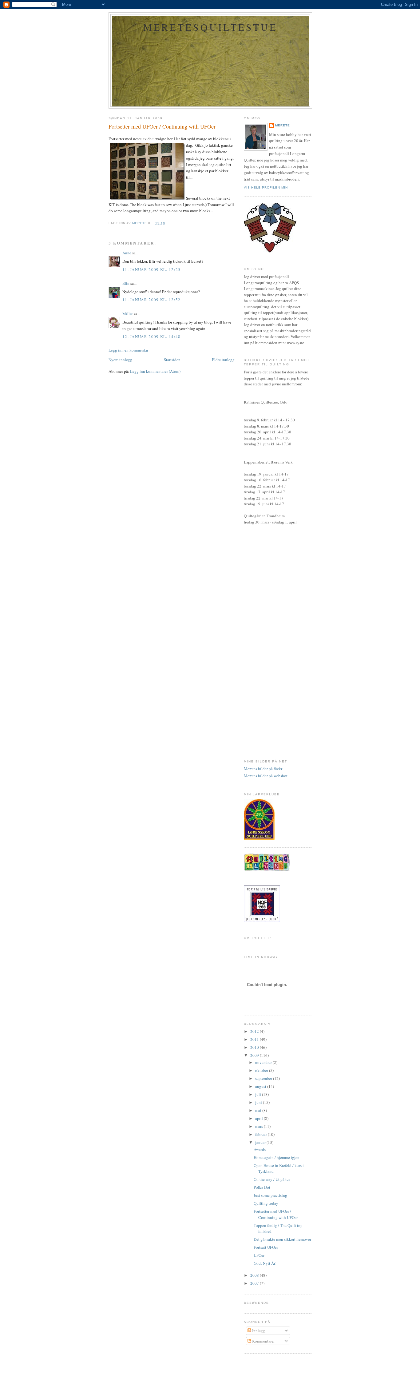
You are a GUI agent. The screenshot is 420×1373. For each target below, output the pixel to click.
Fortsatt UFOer (266, 1247)
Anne (126, 253)
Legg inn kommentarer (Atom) (155, 371)
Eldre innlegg (223, 359)
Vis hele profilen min (266, 187)
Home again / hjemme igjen (276, 1157)
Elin (125, 283)
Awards (260, 1149)
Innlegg (258, 1330)
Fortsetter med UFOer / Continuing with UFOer (276, 1214)
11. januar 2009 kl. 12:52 (151, 299)
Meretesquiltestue (210, 27)
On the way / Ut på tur (272, 1179)
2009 (255, 1055)
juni (259, 1102)
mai (258, 1110)
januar (261, 1142)
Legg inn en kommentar (128, 350)
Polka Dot (262, 1187)
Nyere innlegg (120, 359)
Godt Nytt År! (265, 1263)
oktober (262, 1070)
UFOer (259, 1255)
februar (261, 1134)
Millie (127, 313)
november (264, 1062)
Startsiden (172, 359)
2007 (255, 1283)
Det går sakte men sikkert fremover (282, 1239)
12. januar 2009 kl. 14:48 (151, 336)
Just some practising (270, 1195)
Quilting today (266, 1203)
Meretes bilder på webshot (265, 775)
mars (259, 1126)
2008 (255, 1275)
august (261, 1086)
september (264, 1078)
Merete (282, 125)
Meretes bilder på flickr (263, 768)
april (259, 1118)
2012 (255, 1031)
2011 (255, 1039)
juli (258, 1094)
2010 (255, 1047)
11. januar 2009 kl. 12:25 (151, 269)
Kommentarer (263, 1341)
